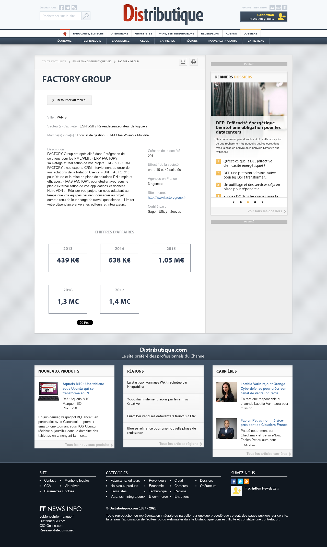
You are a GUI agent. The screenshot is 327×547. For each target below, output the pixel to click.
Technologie (91, 40)
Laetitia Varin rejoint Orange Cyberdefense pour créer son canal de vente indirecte (263, 388)
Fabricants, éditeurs (88, 33)
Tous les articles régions (178, 444)
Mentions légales (77, 480)
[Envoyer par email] (183, 61)
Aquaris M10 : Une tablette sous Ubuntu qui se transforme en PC (83, 388)
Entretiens (256, 40)
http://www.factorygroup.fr (167, 197)
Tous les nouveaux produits (87, 445)
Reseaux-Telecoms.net (57, 530)
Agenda (231, 33)
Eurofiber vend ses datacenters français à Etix (161, 416)
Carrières (167, 40)
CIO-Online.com (51, 526)
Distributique (163, 15)
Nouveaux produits (124, 486)
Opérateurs (119, 33)
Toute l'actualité (54, 61)
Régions (192, 40)
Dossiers (250, 33)
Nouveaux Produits (222, 40)
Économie (64, 40)
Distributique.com (52, 521)
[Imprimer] (193, 61)
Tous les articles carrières (267, 454)
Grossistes (143, 33)
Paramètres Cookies (59, 491)
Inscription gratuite (261, 16)
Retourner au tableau (72, 100)
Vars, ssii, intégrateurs (127, 496)
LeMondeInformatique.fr (57, 516)
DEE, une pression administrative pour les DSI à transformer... (250, 175)
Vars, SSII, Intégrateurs (176, 33)
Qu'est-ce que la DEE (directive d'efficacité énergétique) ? (248, 163)
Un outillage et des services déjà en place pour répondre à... (252, 187)
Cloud (144, 40)
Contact (50, 480)
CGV (47, 486)
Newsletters (261, 488)
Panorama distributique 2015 (92, 61)
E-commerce (121, 40)
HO (65, 33)
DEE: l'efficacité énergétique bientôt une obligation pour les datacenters (248, 128)
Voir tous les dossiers (265, 211)
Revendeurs (210, 33)
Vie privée (72, 486)
